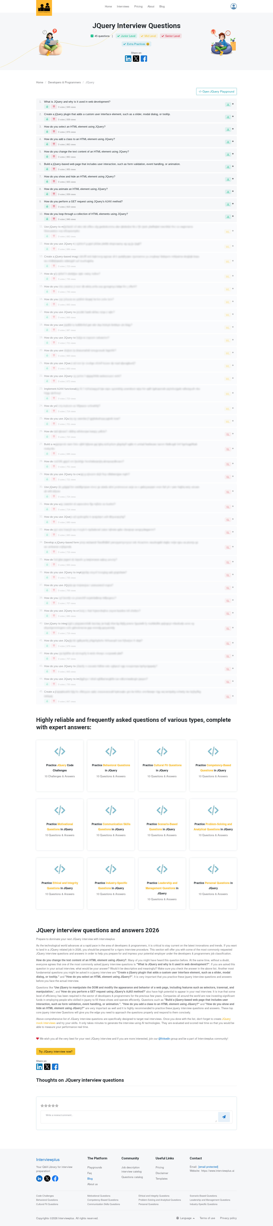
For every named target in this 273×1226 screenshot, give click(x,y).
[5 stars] (57, 1105)
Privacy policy (228, 1218)
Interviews (123, 6)
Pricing (138, 6)
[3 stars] (49, 1105)
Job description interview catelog (131, 1169)
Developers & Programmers (64, 82)
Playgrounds (94, 1167)
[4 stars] (53, 1105)
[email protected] (208, 1167)
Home (108, 6)
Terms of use (207, 1218)
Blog (162, 6)
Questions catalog (132, 1177)
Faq (89, 1173)
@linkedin (164, 1038)
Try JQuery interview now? (56, 1051)
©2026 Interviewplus (62, 1218)
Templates (162, 1178)
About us (92, 1184)
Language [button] (186, 1218)
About (151, 6)
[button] (234, 6)
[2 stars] (46, 1105)
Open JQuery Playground (218, 91)
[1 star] (42, 1105)
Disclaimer (162, 1173)
